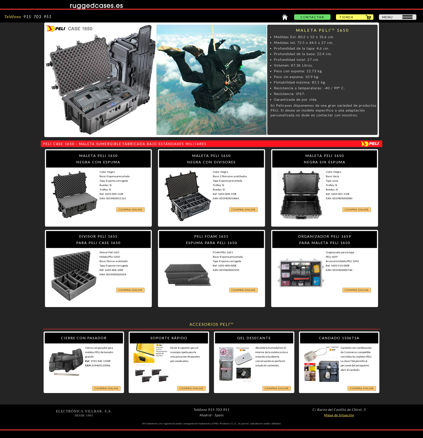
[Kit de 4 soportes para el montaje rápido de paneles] (151, 384)
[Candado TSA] (321, 384)
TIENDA (346, 17)
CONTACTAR (312, 17)
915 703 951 (36, 16)
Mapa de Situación (339, 415)
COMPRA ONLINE (130, 209)
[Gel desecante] (236, 384)
